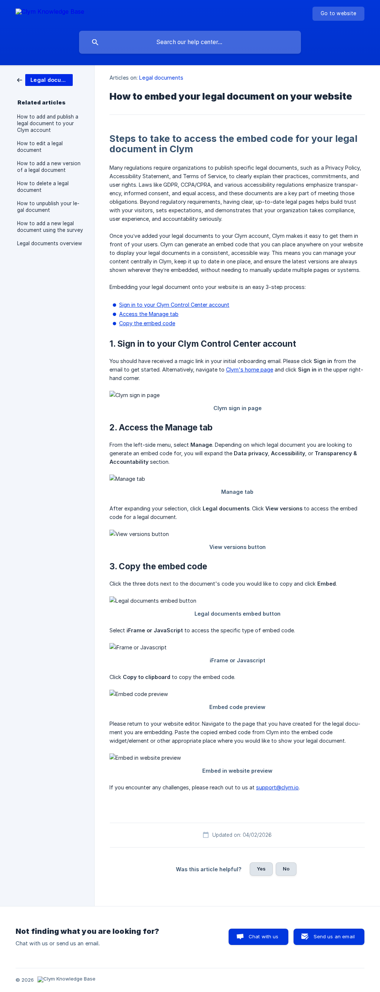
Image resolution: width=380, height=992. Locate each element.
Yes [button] (261, 869)
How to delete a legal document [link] (43, 186)
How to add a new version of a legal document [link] (49, 166)
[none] (50, 13)
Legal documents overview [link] (49, 243)
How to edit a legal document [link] (40, 146)
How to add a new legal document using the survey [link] (50, 226)
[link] (45, 79)
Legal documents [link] (161, 77)
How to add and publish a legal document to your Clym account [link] (47, 123)
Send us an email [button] (334, 936)
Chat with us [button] (264, 936)
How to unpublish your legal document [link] (48, 206)
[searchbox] (190, 42)
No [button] (286, 869)
